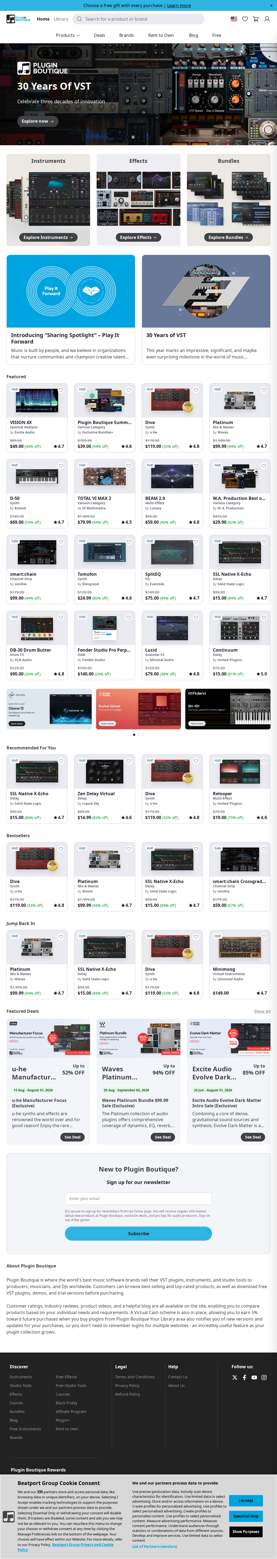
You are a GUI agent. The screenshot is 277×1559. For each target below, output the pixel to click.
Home (43, 19)
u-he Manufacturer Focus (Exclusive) (34, 1073)
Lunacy (155, 508)
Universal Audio (230, 979)
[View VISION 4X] (37, 400)
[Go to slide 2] (133, 137)
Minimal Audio (162, 660)
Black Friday (66, 1402)
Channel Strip (21, 579)
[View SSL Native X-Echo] (240, 552)
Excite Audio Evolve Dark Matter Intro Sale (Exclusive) (212, 1073)
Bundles (17, 1411)
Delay (217, 579)
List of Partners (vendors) (154, 1546)
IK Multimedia (93, 508)
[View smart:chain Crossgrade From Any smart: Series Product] (240, 859)
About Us (176, 1385)
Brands (16, 1437)
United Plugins (229, 660)
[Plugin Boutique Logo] (18, 19)
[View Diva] (172, 400)
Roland (20, 508)
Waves (222, 432)
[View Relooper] (240, 772)
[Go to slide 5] (149, 137)
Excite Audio (25, 432)
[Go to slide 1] (127, 137)
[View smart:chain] (37, 552)
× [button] (271, 5)
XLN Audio (23, 660)
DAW (81, 654)
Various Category (91, 427)
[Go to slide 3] (138, 137)
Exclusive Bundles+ (97, 432)
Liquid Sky (90, 803)
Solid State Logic (230, 584)
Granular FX (154, 654)
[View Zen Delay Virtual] (104, 772)
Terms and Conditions (135, 1376)
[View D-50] (37, 476)
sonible (21, 584)
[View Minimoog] (240, 947)
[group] (37, 417)
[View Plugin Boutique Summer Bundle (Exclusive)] (104, 400)
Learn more (179, 5)
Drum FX (17, 654)
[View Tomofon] (104, 552)
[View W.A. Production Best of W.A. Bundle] (240, 476)
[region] (138, 1516)
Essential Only (246, 1516)
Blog (14, 1420)
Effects (16, 1394)
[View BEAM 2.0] (172, 476)
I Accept (246, 1500)
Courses (63, 1394)
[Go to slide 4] (144, 137)
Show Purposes (246, 1531)
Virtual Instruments (229, 974)
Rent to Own (67, 1428)
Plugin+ (63, 1420)
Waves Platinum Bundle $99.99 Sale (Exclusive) (124, 1073)
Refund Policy (127, 1394)
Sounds (16, 1402)
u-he (153, 432)
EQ (147, 579)
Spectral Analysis (24, 427)
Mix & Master (223, 427)
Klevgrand (90, 584)
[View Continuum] (240, 628)
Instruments (21, 1376)
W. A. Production (230, 508)
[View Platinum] (240, 400)
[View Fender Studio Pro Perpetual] (104, 628)
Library (61, 19)
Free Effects (66, 1376)
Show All (262, 1011)
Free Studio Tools (71, 1385)
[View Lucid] (172, 628)
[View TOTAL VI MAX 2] (104, 476)
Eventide (157, 584)
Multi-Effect (154, 503)
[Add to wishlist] (61, 390)
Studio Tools (21, 1385)
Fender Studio (93, 660)
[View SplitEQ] (172, 552)
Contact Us (178, 1376)
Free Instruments (25, 1428)
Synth (150, 427)
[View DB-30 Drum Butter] (37, 628)
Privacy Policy (127, 1385)
